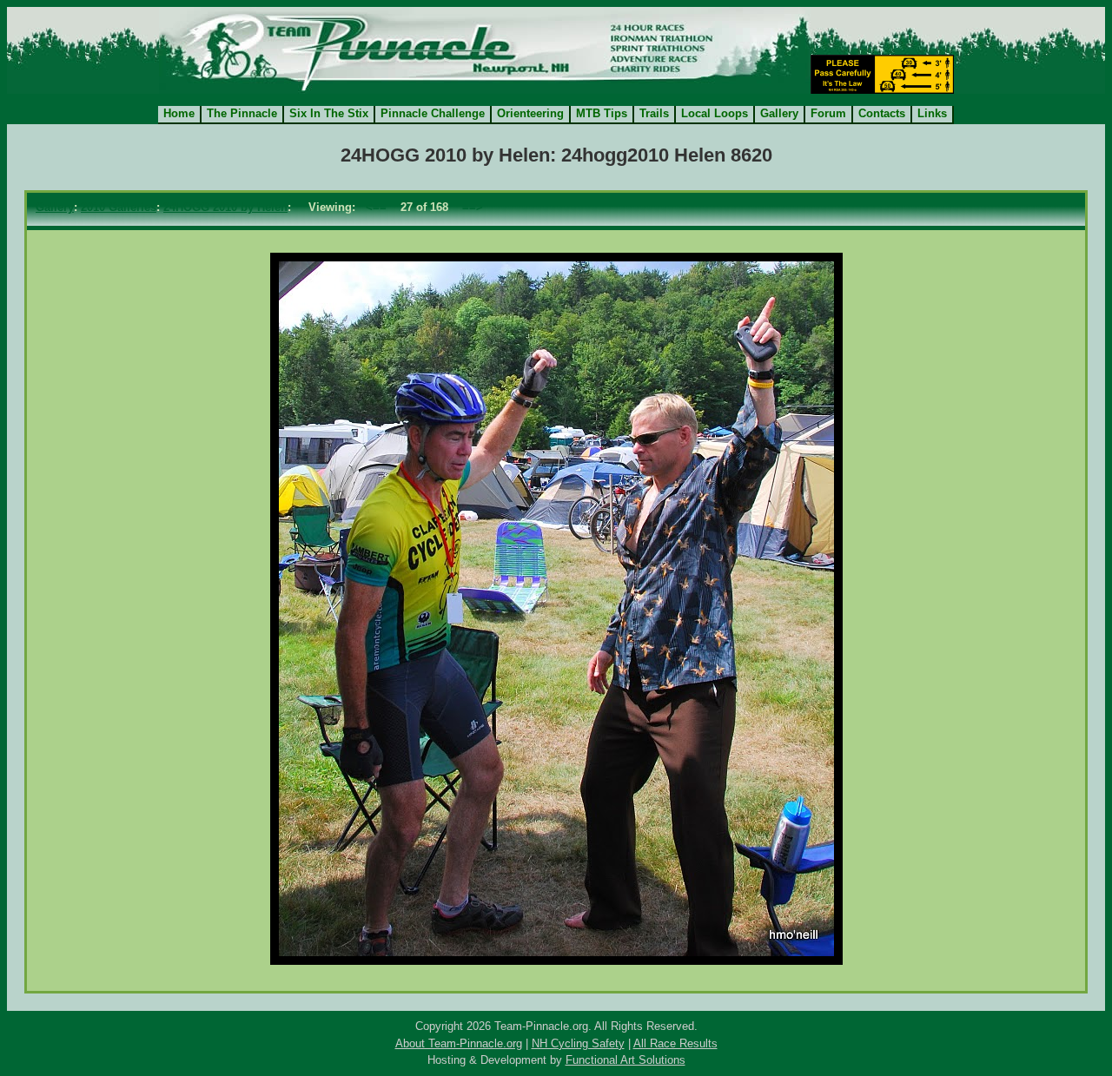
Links (932, 113)
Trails (654, 113)
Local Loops (714, 113)
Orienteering (530, 113)
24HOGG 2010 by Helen (225, 207)
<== (376, 207)
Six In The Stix (328, 113)
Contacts (881, 113)
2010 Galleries (118, 207)
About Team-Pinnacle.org (458, 1043)
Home (179, 113)
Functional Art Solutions (625, 1059)
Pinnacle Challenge (433, 113)
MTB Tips (601, 113)
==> (472, 207)
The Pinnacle (242, 113)
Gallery (779, 113)
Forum (828, 113)
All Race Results (675, 1043)
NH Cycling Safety (578, 1043)
